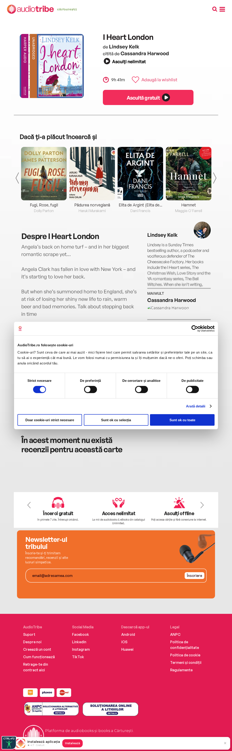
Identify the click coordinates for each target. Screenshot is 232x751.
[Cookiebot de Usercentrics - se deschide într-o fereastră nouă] (195, 328)
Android (128, 634)
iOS (124, 642)
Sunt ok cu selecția (116, 420)
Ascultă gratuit (143, 97)
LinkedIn (79, 642)
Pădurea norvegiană (92, 204)
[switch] (90, 389)
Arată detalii (195, 406)
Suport (29, 634)
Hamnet (188, 204)
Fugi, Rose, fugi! (44, 204)
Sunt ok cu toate (182, 420)
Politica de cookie (185, 655)
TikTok (78, 657)
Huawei (127, 649)
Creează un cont (37, 649)
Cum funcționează (39, 657)
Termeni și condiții (185, 662)
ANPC (175, 634)
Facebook (80, 634)
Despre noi (32, 642)
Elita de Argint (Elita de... (140, 204)
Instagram (81, 649)
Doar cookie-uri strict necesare (49, 420)
